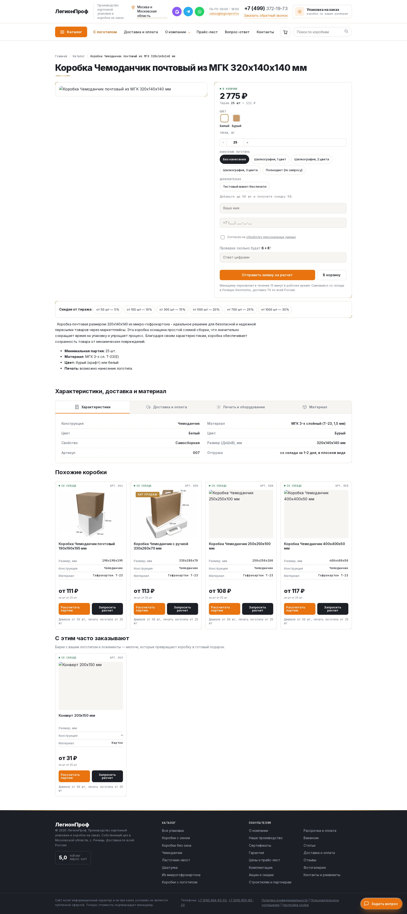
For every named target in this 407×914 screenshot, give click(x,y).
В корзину (332, 275)
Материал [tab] (318, 407)
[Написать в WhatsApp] (199, 11)
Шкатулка (170, 867)
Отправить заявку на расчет (267, 275)
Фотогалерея (315, 867)
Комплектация (261, 867)
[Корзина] (285, 32)
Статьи (309, 845)
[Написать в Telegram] (188, 11)
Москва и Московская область (147, 11)
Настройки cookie (296, 905)
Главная (61, 56)
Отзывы (310, 860)
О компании (175, 32)
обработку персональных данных (271, 237)
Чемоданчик (172, 853)
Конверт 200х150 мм (77, 715)
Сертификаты (260, 845)
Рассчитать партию (70, 608)
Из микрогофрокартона (181, 875)
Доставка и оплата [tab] (170, 407)
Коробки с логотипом (179, 882)
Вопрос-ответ (237, 32)
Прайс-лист (207, 32)
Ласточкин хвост (176, 860)
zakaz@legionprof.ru (224, 13)
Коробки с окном (176, 838)
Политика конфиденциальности (285, 900)
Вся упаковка (173, 831)
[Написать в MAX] (177, 11)
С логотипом (105, 32)
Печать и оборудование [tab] (244, 407)
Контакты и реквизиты (322, 875)
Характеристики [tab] (95, 407)
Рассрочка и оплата (320, 831)
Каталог (74, 32)
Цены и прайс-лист (264, 860)
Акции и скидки (261, 875)
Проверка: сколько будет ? (245, 248)
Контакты (265, 32)
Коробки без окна (176, 845)
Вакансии (311, 838)
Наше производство (266, 838)
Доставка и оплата (141, 32)
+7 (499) (266, 8)
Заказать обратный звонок (266, 15)
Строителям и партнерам (270, 882)
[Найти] (346, 32)
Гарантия (256, 853)
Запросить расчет (107, 608)
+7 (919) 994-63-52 (212, 900)
